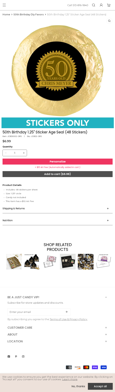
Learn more (69, 379)
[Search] (93, 5)
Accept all (100, 386)
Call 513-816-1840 (77, 5)
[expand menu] (4, 5)
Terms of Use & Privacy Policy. (68, 319)
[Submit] (66, 311)
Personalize (58, 161)
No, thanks (78, 386)
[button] (109, 5)
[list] (57, 72)
